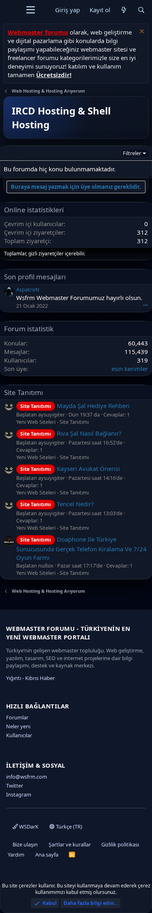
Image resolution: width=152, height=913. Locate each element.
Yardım (16, 854)
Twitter (14, 785)
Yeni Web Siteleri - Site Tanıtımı (52, 421)
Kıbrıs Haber (40, 678)
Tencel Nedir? (57, 504)
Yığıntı (13, 678)
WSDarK (28, 826)
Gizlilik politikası (120, 844)
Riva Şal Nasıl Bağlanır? (71, 433)
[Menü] (30, 10)
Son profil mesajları (35, 276)
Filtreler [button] (132, 153)
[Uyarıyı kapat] (140, 32)
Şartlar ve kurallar (70, 844)
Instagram (18, 794)
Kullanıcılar (19, 735)
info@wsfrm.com (26, 776)
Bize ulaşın (25, 844)
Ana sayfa (46, 854)
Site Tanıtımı (23, 392)
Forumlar (17, 717)
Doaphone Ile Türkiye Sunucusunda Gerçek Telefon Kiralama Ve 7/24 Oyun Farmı (81, 548)
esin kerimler (129, 369)
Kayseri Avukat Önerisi (70, 468)
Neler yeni (18, 726)
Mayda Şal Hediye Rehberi (75, 405)
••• (145, 305)
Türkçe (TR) (68, 826)
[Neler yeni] (124, 10)
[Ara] (141, 10)
